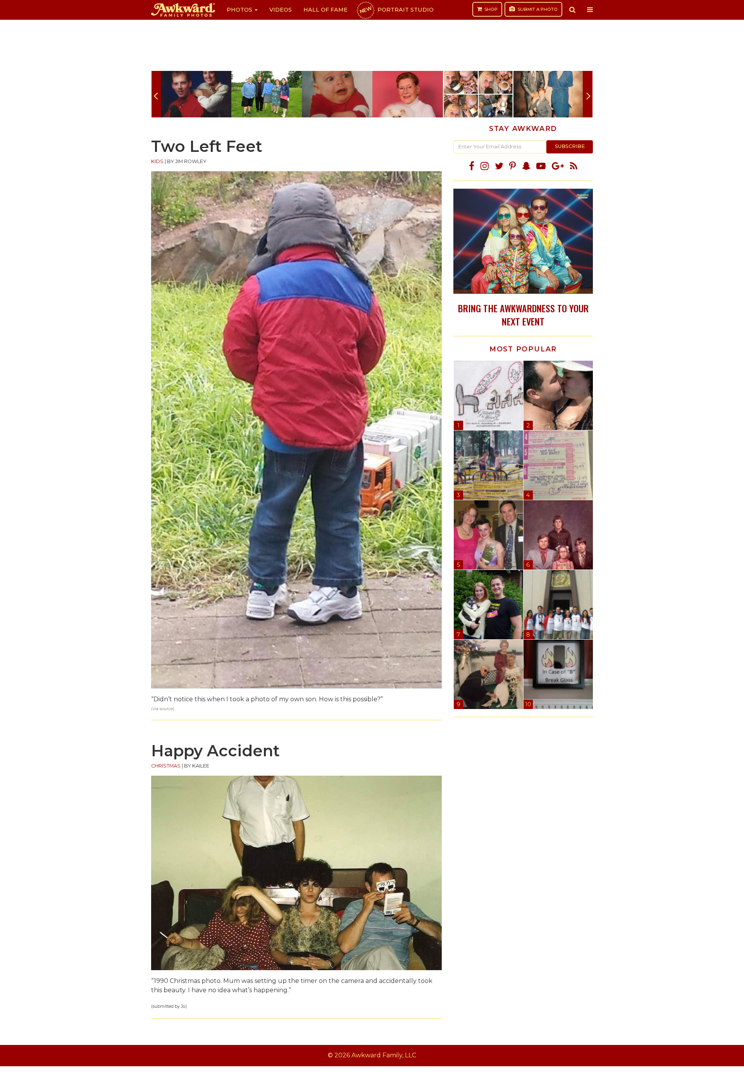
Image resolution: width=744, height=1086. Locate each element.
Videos (280, 9)
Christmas (166, 766)
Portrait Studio (396, 10)
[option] (196, 94)
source (166, 708)
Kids (157, 161)
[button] (572, 9)
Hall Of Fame (325, 9)
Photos (240, 9)
